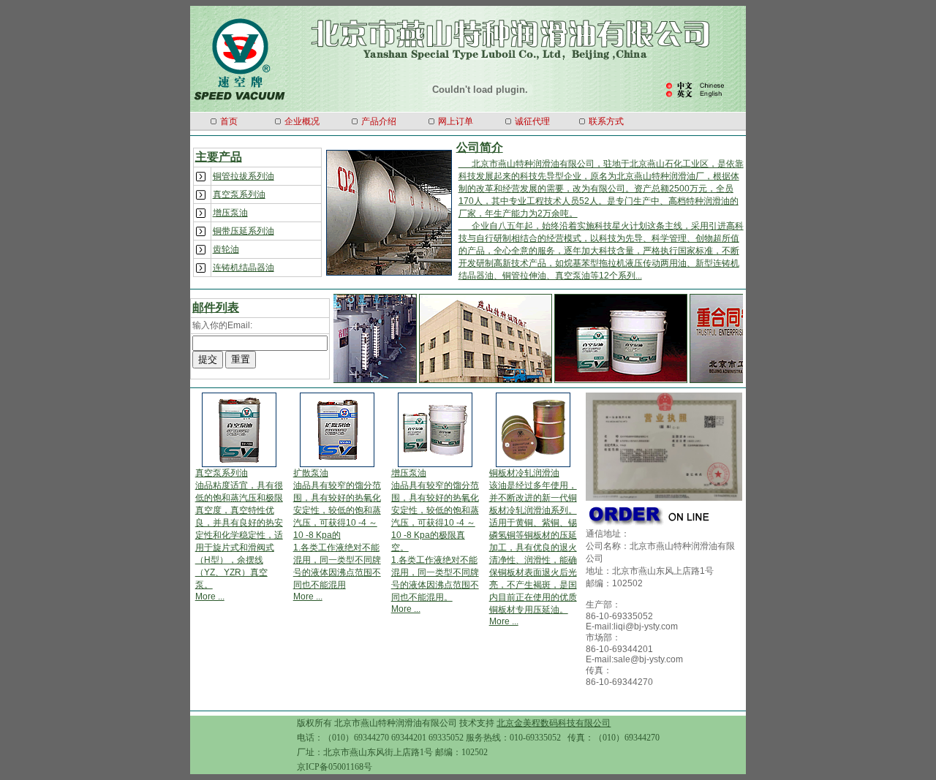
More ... (209, 596)
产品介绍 (378, 121)
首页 (229, 121)
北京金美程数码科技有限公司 (554, 723)
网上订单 (455, 121)
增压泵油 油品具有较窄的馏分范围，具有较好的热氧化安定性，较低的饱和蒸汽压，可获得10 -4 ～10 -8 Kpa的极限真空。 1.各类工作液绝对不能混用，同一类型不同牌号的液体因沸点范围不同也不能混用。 (435, 535)
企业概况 (302, 121)
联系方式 (606, 121)
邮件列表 (215, 307)
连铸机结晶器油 (243, 267)
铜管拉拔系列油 (243, 176)
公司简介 (479, 147)
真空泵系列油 (239, 194)
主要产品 (218, 157)
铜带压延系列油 (243, 231)
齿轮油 (226, 249)
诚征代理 (532, 121)
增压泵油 (230, 213)
